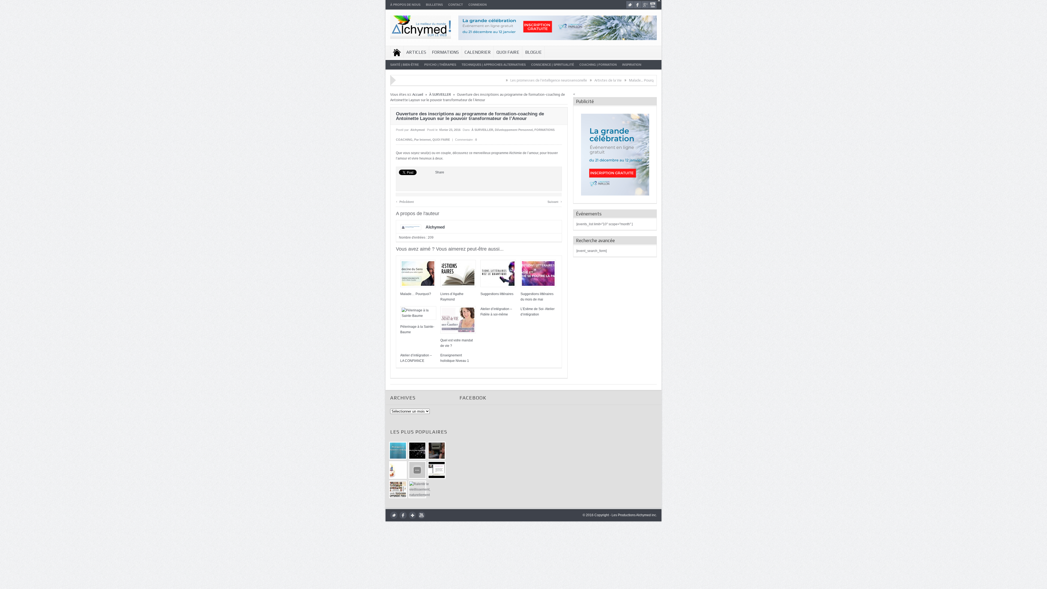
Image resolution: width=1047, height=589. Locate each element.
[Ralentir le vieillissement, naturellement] (417, 489)
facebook (637, 4)
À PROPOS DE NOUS (405, 4)
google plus (645, 4)
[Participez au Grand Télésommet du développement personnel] (398, 489)
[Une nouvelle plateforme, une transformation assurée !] (398, 470)
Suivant (554, 201)
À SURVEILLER (440, 94)
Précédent (405, 201)
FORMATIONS (445, 52)
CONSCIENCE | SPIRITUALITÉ (552, 64)
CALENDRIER (478, 52)
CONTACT (455, 4)
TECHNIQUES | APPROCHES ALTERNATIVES (494, 64)
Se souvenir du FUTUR (651, 80)
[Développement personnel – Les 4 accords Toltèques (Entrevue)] (417, 450)
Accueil (396, 52)
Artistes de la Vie (574, 80)
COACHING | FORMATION (598, 64)
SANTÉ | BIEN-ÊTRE (404, 64)
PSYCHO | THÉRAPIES (440, 64)
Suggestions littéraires (496, 294)
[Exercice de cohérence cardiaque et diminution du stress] (398, 450)
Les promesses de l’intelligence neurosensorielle (515, 80)
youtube (653, 4)
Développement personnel (514, 129)
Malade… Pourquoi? (611, 80)
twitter (630, 4)
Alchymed (417, 129)
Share (439, 172)
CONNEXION (477, 4)
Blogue (533, 52)
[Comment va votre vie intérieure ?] (417, 470)
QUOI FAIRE (508, 52)
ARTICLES (416, 52)
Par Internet (422, 139)
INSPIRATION (631, 64)
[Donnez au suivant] (437, 450)
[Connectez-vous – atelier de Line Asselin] (437, 470)
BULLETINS (434, 4)
